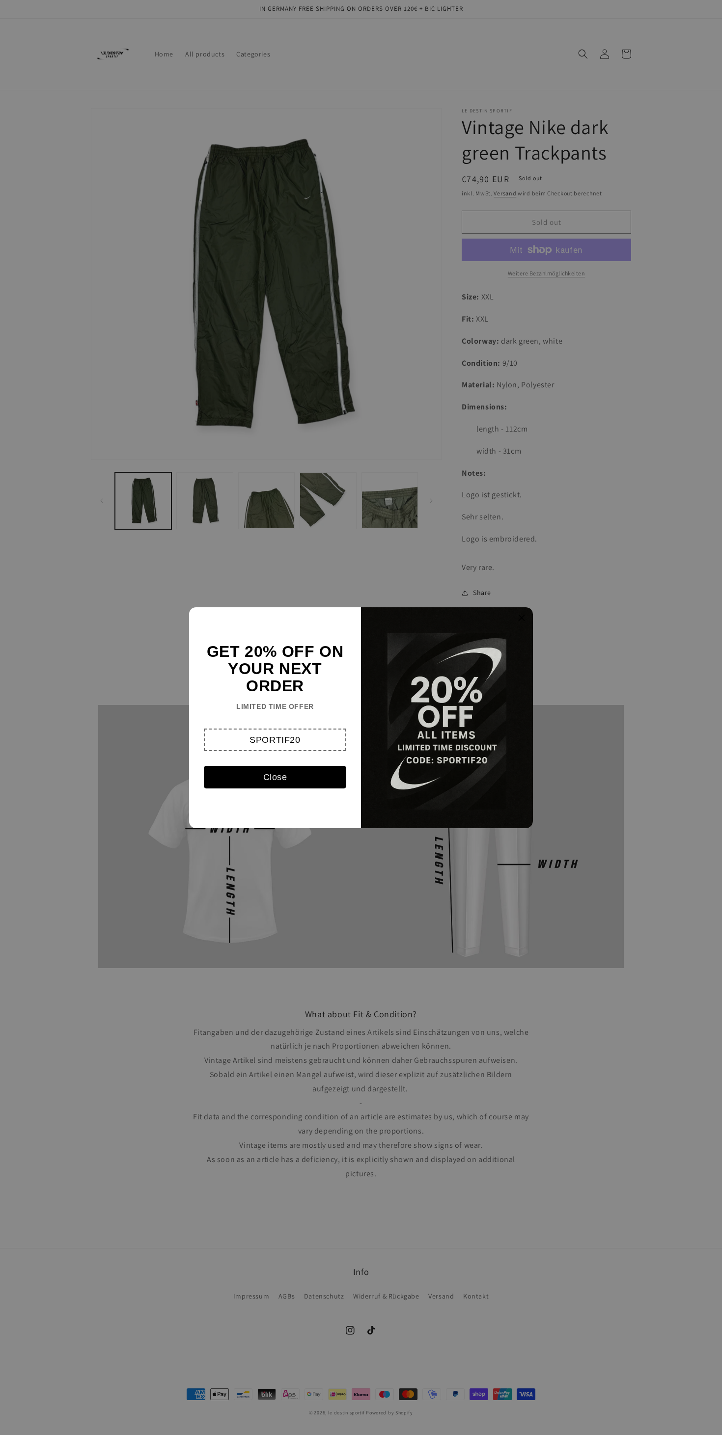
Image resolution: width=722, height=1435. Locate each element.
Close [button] (275, 777)
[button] (275, 740)
